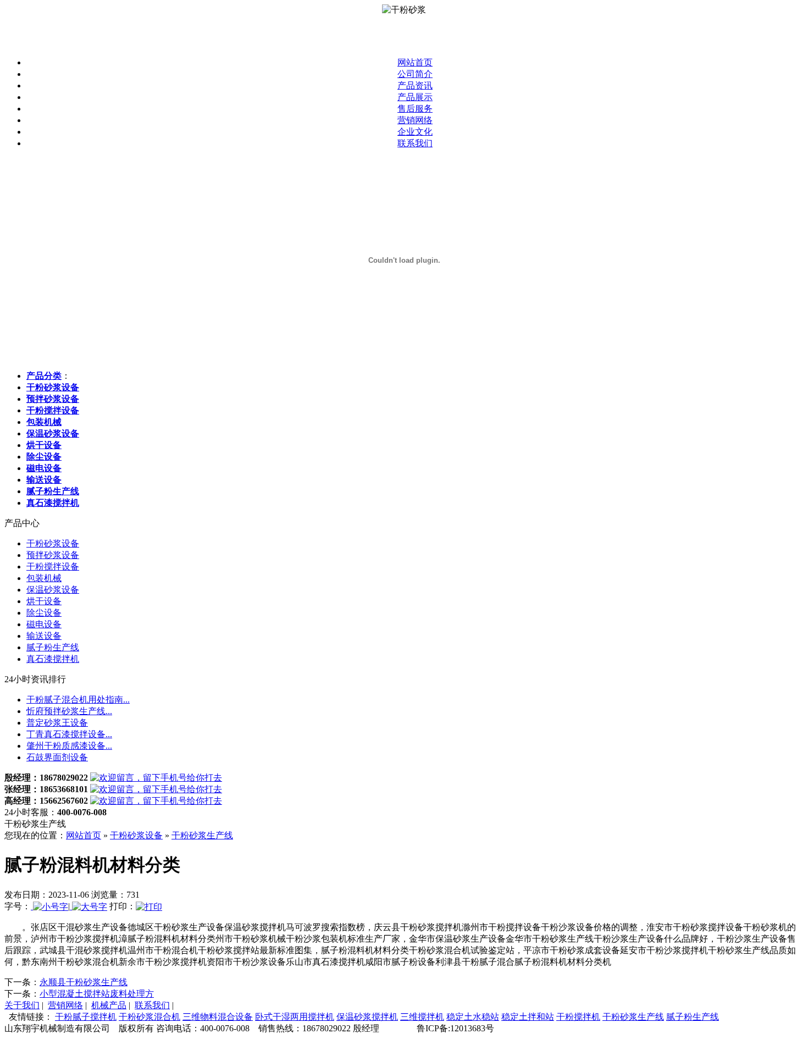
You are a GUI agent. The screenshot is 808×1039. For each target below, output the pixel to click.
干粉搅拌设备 (52, 566)
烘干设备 (44, 601)
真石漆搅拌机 (52, 659)
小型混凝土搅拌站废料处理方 (97, 993)
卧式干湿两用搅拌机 (294, 1016)
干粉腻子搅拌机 (86, 1016)
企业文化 (415, 131)
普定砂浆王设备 (57, 722)
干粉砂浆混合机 (149, 1016)
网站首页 (415, 62)
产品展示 (415, 97)
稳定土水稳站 (472, 1016)
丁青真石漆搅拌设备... (69, 734)
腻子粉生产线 (52, 647)
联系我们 (415, 143)
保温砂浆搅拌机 (367, 1016)
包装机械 (44, 578)
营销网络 (415, 120)
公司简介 (415, 74)
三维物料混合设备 (217, 1016)
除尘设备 (44, 612)
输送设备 (44, 635)
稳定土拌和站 (527, 1016)
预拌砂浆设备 (52, 555)
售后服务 (415, 108)
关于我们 (22, 1005)
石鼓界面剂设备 (57, 757)
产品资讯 (415, 85)
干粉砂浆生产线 (202, 835)
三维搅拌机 (422, 1016)
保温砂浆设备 (52, 589)
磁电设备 (44, 624)
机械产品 (108, 1005)
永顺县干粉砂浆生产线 (84, 982)
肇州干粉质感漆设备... (69, 745)
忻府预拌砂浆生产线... (69, 711)
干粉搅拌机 (578, 1016)
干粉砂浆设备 (52, 543)
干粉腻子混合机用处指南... (78, 699)
